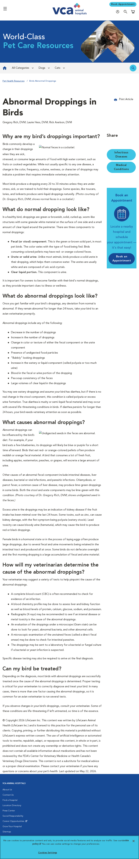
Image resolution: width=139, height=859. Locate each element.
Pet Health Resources (13, 81)
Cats (57, 68)
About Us (7, 790)
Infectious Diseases (121, 154)
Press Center (9, 811)
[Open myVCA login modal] (118, 11)
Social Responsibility (13, 816)
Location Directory (12, 805)
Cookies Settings (47, 853)
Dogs (42, 68)
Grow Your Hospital (12, 826)
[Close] (133, 841)
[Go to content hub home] (4, 68)
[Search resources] (133, 68)
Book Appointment (123, 4)
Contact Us (8, 795)
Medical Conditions (121, 167)
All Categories (20, 68)
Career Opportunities (14, 822)
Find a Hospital (10, 800)
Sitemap (7, 832)
